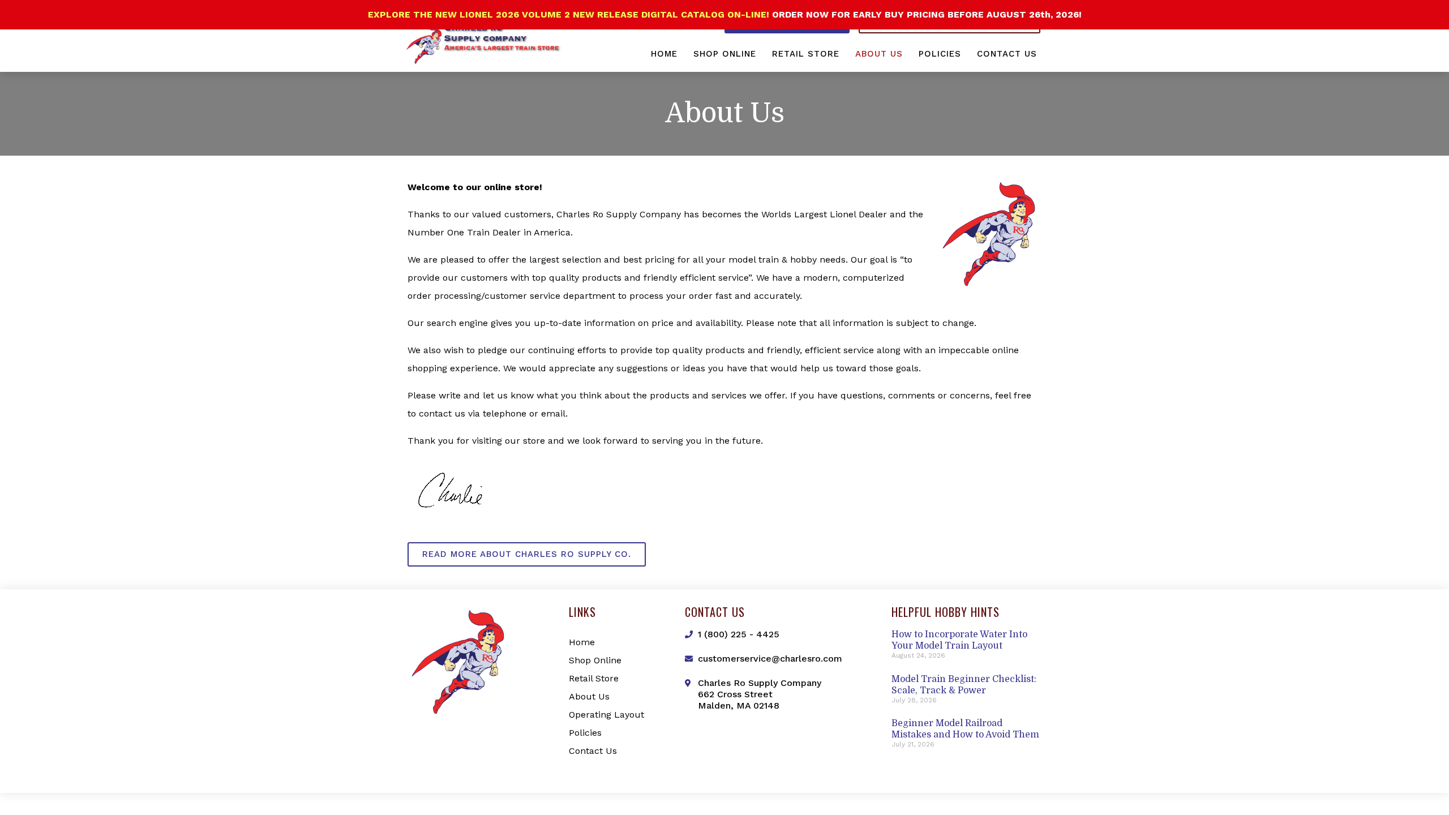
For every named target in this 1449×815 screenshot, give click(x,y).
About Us (879, 54)
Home (664, 54)
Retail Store (805, 54)
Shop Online (724, 54)
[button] (527, 554)
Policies (940, 54)
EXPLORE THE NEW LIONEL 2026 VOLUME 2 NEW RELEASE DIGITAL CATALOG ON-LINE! (570, 14)
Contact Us (1007, 54)
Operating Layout (606, 714)
